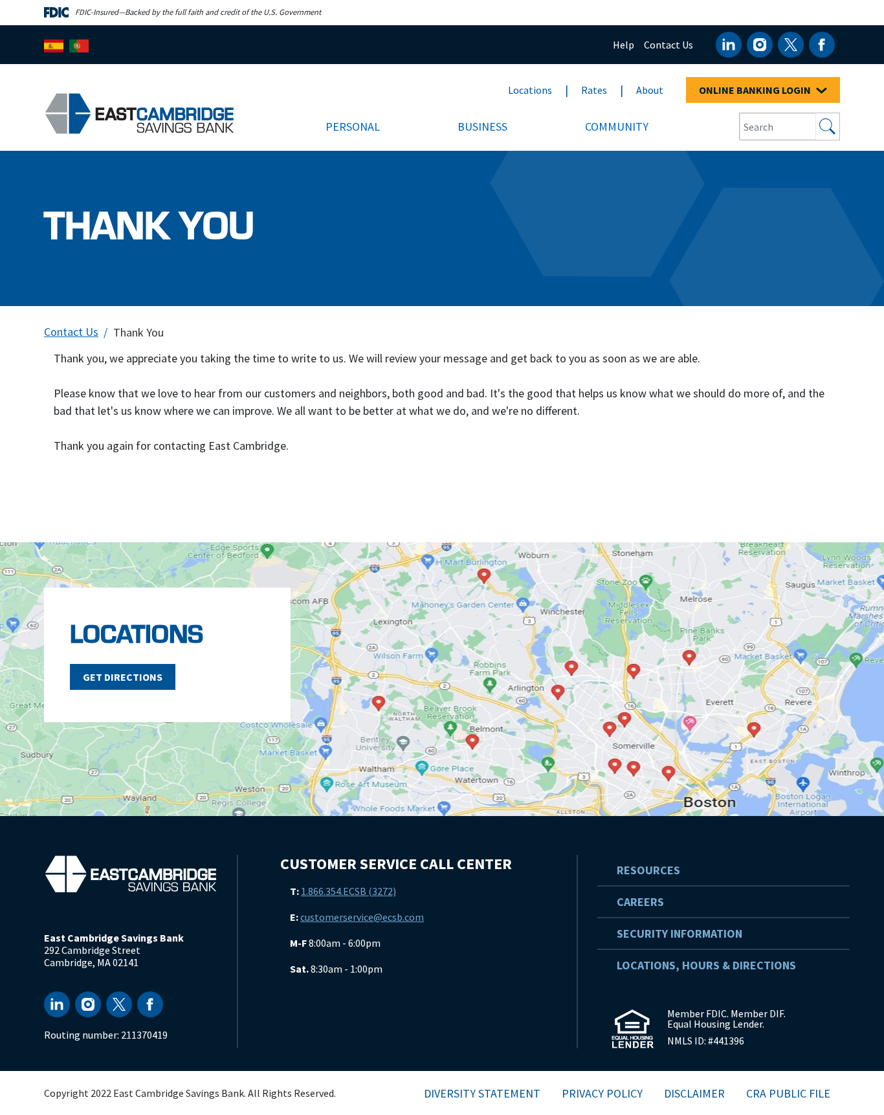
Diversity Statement (482, 1093)
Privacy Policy (602, 1093)
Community (616, 126)
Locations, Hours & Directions (706, 965)
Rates (594, 89)
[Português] (79, 44)
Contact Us (668, 44)
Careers (640, 901)
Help (623, 44)
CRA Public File (788, 1093)
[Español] (53, 44)
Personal (353, 126)
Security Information (679, 933)
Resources (648, 870)
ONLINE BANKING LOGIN (756, 89)
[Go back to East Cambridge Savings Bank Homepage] (139, 112)
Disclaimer (694, 1093)
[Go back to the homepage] (130, 874)
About (649, 89)
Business (482, 126)
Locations (530, 89)
